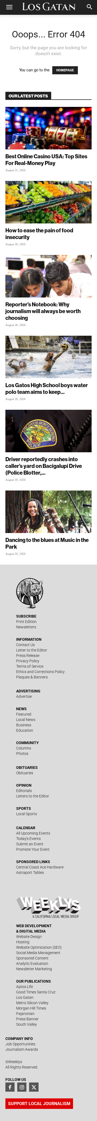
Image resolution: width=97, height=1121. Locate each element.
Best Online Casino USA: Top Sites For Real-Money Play (46, 159)
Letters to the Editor (32, 796)
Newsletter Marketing (34, 969)
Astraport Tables (30, 872)
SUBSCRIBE (26, 616)
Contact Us (25, 645)
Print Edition (26, 621)
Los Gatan (24, 997)
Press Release (27, 655)
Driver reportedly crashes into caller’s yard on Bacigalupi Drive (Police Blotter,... (43, 466)
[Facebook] (10, 1087)
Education (24, 730)
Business (23, 725)
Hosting (22, 942)
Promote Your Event (33, 849)
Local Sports (26, 814)
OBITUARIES (27, 767)
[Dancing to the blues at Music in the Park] (48, 512)
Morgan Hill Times (31, 1008)
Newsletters (26, 627)
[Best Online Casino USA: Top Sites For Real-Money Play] (48, 128)
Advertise (24, 696)
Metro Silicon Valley (32, 1003)
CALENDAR (25, 828)
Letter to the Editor (31, 650)
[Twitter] (33, 1087)
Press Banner (27, 1019)
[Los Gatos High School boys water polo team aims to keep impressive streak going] (48, 357)
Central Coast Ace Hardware (40, 867)
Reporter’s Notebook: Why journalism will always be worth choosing (43, 311)
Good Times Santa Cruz (36, 992)
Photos (22, 753)
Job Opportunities (20, 1044)
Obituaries (24, 773)
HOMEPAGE (65, 70)
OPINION (24, 785)
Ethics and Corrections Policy (40, 672)
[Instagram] (21, 1087)
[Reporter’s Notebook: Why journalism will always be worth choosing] (48, 276)
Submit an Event (29, 844)
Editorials (24, 791)
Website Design (29, 936)
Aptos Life (24, 987)
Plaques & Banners (32, 677)
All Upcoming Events (33, 833)
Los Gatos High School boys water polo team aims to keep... (46, 388)
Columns (23, 748)
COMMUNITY (27, 743)
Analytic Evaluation (32, 963)
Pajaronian (25, 1013)
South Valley (26, 1024)
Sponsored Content (32, 958)
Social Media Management (38, 953)
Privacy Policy (27, 661)
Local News (25, 719)
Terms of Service (29, 666)
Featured (23, 714)
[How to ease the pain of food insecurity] (48, 202)
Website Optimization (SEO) (39, 947)
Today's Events (28, 838)
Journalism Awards (21, 1049)
